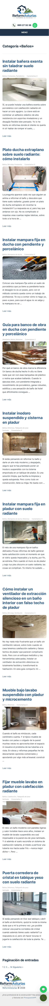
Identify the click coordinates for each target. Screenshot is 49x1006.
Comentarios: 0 (32, 76)
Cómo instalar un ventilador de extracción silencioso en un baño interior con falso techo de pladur (24, 598)
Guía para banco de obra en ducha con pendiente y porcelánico (24, 329)
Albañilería (6, 339)
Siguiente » (18, 967)
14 (11, 967)
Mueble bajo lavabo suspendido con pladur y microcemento (23, 694)
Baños (5, 76)
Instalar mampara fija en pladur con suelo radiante (24, 508)
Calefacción (12, 796)
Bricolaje (11, 164)
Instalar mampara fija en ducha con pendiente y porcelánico (24, 244)
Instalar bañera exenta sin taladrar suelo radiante (22, 66)
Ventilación (18, 613)
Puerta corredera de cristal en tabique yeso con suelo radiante (23, 877)
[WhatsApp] (34, 25)
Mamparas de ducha (15, 254)
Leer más (7, 136)
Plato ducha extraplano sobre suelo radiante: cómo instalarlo (23, 154)
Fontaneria (11, 76)
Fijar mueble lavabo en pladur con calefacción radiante (23, 786)
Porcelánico (20, 76)
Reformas (19, 339)
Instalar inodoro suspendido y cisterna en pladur (23, 418)
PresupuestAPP (30, 998)
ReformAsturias (10, 988)
